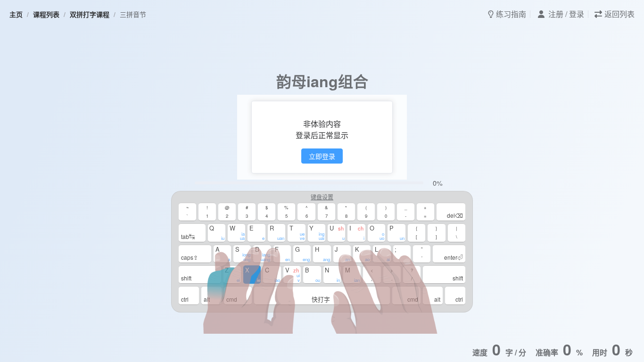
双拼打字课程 (89, 14)
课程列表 (46, 14)
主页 (16, 14)
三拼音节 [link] (133, 14)
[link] (16, 14)
